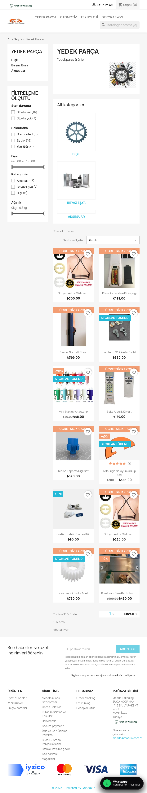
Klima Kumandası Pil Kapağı (119, 293)
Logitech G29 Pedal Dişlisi (119, 352)
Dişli (14, 60)
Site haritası (49, 754)
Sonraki (131, 614)
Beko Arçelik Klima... (119, 411)
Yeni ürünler (15, 703)
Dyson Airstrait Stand (73, 352)
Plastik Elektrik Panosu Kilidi (73, 534)
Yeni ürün (25, 147)
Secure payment (53, 726)
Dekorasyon (112, 17)
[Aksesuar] (76, 212)
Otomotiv (68, 17)
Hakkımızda (49, 721)
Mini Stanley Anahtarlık (73, 411)
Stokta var (27, 112)
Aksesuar (18, 71)
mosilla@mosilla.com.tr (127, 738)
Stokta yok (26, 118)
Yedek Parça (45, 17)
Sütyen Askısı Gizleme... (73, 293)
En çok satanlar (17, 708)
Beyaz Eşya (19, 65)
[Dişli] (76, 132)
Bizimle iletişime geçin (56, 749)
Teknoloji (89, 17)
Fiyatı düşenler (17, 698)
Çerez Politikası (52, 707)
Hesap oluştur (85, 708)
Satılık (24, 141)
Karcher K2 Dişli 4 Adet (73, 593)
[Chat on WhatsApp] (21, 5)
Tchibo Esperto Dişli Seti (73, 471)
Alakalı (113, 240)
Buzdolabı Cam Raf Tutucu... (119, 593)
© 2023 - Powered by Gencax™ (73, 788)
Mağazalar (48, 759)
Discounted (27, 134)
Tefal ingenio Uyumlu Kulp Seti (119, 473)
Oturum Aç (83, 703)
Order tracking (86, 698)
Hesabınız (84, 691)
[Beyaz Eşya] (76, 180)
